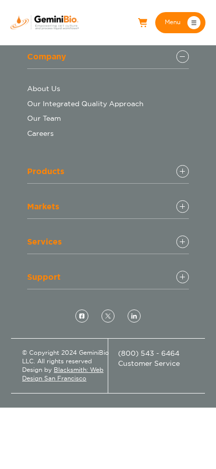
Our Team (44, 118)
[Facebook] (81, 316)
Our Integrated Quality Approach (85, 104)
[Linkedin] (134, 316)
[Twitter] (108, 316)
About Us (43, 89)
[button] (180, 22)
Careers (40, 133)
